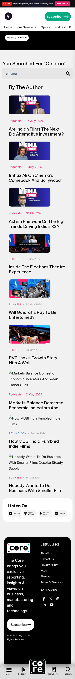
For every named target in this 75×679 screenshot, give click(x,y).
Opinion (46, 27)
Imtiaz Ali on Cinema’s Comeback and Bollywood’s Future (36, 180)
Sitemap (45, 576)
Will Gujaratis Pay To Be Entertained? (32, 314)
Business (15, 259)
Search (68, 674)
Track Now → (62, 3)
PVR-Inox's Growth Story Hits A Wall (33, 360)
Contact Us (47, 558)
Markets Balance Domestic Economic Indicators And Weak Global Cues (36, 408)
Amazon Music (46, 513)
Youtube (17, 513)
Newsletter (53, 674)
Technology (17, 433)
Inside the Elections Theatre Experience (37, 269)
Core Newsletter (26, 27)
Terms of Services (51, 582)
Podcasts (15, 120)
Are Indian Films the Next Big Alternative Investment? (36, 131)
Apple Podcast (31, 513)
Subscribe (54, 16)
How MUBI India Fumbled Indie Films (34, 443)
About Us (46, 553)
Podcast (60, 27)
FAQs (44, 570)
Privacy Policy (49, 564)
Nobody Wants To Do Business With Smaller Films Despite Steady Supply (37, 490)
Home (8, 27)
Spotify (62, 513)
